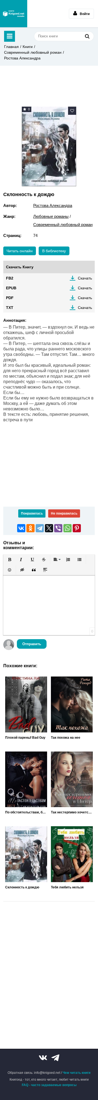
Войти (85, 14)
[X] (49, 528)
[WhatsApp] (67, 528)
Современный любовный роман (33, 52)
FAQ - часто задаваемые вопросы (49, 1085)
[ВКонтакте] (21, 528)
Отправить (31, 644)
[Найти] (87, 36)
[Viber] (58, 528)
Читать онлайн (20, 251)
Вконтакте (43, 1058)
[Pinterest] (77, 528)
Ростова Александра (22, 58)
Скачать (85, 278)
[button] (9, 559)
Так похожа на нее (65, 738)
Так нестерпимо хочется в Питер (72, 812)
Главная (11, 46)
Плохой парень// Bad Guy (25, 738)
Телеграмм (55, 1058)
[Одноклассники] (30, 528)
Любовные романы (51, 216)
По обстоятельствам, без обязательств (26, 812)
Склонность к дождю (22, 887)
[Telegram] (40, 528)
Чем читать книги (76, 1073)
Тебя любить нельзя (67, 887)
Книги (28, 46)
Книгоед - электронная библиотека (13, 13)
